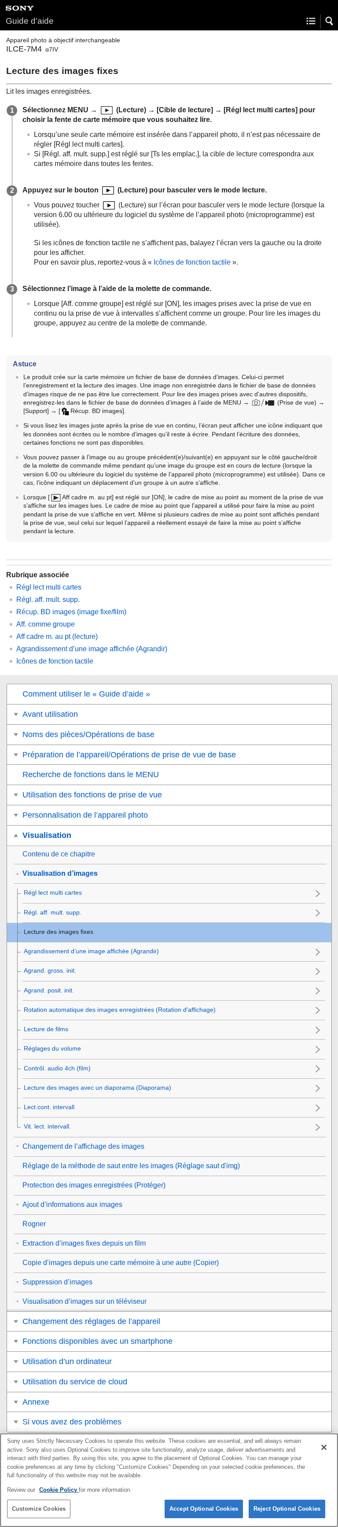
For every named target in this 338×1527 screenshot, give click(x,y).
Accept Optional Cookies (203, 1508)
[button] (329, 21)
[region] (169, 1480)
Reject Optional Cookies (287, 1508)
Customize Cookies (39, 1508)
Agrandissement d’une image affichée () (91, 649)
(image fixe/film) (71, 612)
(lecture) (57, 636)
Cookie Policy (59, 1489)
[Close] (324, 1447)
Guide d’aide (30, 21)
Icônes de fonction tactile (192, 262)
